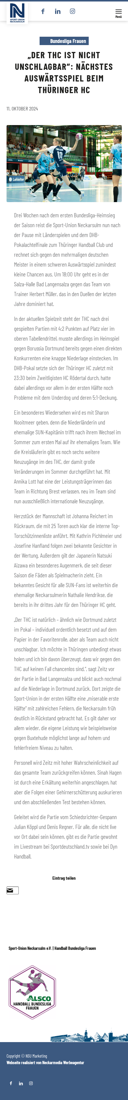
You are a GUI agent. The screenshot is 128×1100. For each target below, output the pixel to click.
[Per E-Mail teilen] (10, 890)
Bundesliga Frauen (68, 41)
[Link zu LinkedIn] (57, 11)
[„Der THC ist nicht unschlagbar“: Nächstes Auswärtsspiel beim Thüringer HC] (64, 163)
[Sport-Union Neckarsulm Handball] (17, 12)
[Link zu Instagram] (72, 11)
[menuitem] (118, 11)
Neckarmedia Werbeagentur (63, 1062)
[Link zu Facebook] (42, 11)
